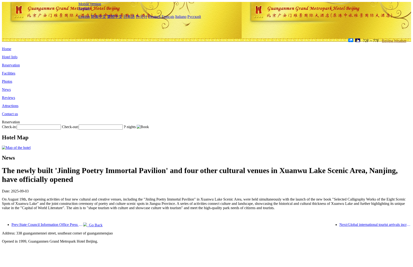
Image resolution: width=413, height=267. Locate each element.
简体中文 (98, 17)
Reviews (8, 98)
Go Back (95, 225)
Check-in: (9, 127)
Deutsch (154, 17)
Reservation (11, 65)
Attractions (10, 106)
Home (6, 49)
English (84, 8)
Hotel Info (9, 57)
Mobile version (89, 4)
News (6, 89)
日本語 (129, 17)
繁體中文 (114, 17)
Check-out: (70, 127)
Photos (7, 81)
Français (168, 17)
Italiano (180, 17)
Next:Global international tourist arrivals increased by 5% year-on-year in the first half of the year (375, 225)
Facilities (8, 73)
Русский (194, 17)
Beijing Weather (394, 41)
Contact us (10, 114)
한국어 (141, 17)
